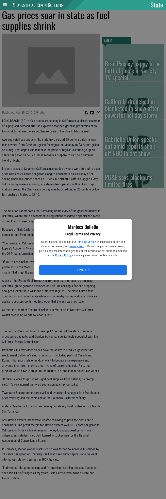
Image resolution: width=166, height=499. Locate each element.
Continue (83, 270)
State (157, 4)
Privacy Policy (77, 246)
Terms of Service (86, 241)
